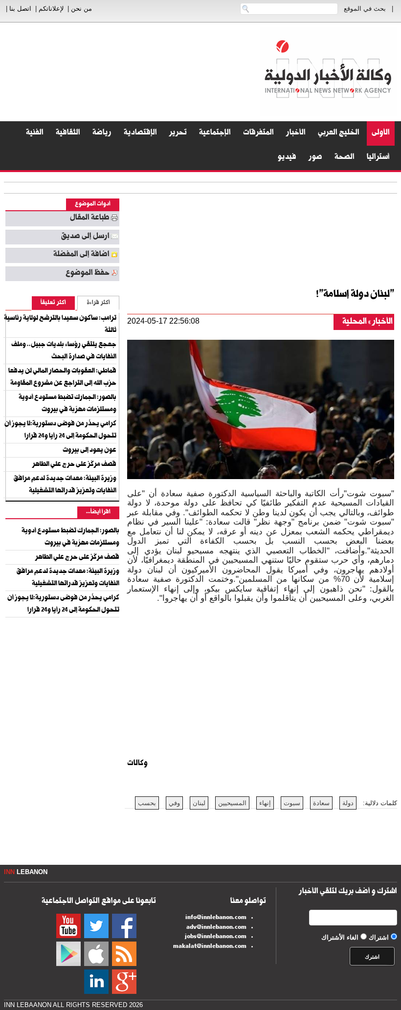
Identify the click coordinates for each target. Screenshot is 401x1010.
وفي (174, 803)
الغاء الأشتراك (339, 937)
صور (315, 158)
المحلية (354, 322)
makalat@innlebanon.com (209, 947)
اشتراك (379, 937)
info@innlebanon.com (215, 918)
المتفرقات (258, 133)
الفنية (35, 133)
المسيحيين (232, 803)
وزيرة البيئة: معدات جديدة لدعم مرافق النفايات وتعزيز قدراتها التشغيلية (64, 485)
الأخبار (296, 133)
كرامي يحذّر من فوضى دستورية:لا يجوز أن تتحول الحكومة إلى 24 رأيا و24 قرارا (60, 430)
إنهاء (265, 803)
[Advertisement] (216, 238)
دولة (348, 803)
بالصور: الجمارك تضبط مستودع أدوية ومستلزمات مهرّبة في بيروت (67, 404)
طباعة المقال (90, 218)
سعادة (321, 803)
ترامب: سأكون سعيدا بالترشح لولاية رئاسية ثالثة (60, 325)
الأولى (381, 133)
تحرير (178, 133)
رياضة (101, 133)
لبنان (199, 803)
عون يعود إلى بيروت (89, 451)
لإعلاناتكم (51, 8)
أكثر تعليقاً (53, 303)
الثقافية (68, 133)
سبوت (292, 803)
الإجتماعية (215, 133)
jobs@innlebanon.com (215, 937)
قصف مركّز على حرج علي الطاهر (74, 465)
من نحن (81, 8)
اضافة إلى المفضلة (81, 255)
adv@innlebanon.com (216, 928)
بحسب (147, 803)
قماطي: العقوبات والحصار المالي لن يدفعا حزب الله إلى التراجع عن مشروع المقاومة (62, 378)
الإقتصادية (140, 133)
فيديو (287, 158)
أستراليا (378, 158)
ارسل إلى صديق (85, 237)
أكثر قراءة (98, 303)
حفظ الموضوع (88, 273)
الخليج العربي (338, 133)
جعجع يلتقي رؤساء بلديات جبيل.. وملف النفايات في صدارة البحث (63, 351)
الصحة (344, 158)
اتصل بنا (20, 8)
